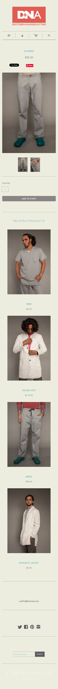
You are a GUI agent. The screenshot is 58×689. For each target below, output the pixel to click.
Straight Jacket (29, 562)
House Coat (29, 390)
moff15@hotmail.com (29, 601)
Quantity (6, 183)
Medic (29, 476)
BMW (29, 303)
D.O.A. (29, 300)
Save (31, 65)
